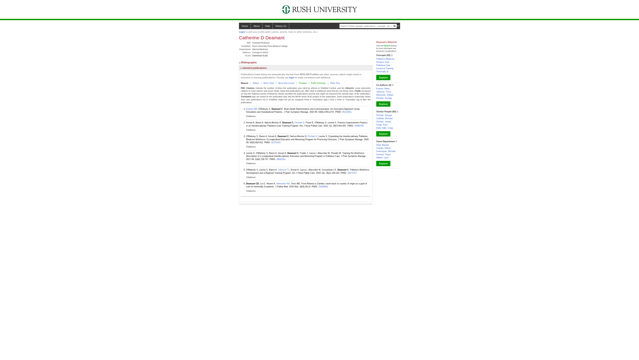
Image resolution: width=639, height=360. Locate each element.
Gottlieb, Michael (384, 118)
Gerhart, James (383, 121)
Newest (244, 83)
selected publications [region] (254, 67)
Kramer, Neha (382, 88)
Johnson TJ (283, 169)
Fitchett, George (384, 98)
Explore (383, 77)
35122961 (346, 112)
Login (242, 32)
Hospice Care (382, 62)
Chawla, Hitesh (383, 148)
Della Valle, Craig (384, 128)
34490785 (359, 125)
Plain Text (335, 83)
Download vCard (260, 55)
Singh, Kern (382, 125)
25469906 (323, 186)
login (291, 77)
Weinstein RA (283, 183)
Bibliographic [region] (249, 62)
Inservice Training (384, 68)
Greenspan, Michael (386, 151)
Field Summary (318, 83)
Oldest (256, 83)
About (256, 26)
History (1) (280, 26)
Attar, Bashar (382, 145)
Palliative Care (383, 65)
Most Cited (268, 83)
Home (245, 26)
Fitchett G (299, 122)
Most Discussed (286, 83)
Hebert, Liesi (382, 157)
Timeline (303, 83)
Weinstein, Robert (384, 95)
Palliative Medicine (385, 59)
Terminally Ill (382, 71)
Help (267, 26)
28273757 (352, 173)
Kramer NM (251, 109)
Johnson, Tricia (383, 91)
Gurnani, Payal (383, 154)
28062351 (281, 159)
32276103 (275, 142)
